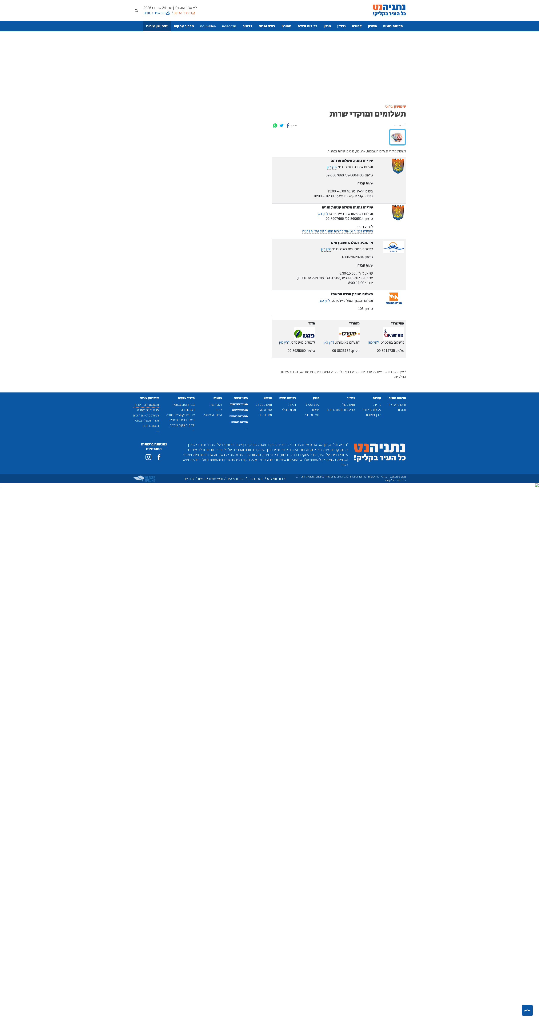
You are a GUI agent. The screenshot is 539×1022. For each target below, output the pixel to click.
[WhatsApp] (275, 125)
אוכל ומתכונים (311, 415)
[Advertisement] (269, 68)
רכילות (292, 405)
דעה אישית (215, 405)
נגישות (201, 479)
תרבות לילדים (240, 410)
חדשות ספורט (264, 405)
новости (229, 26)
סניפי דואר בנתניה (148, 410)
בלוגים (247, 26)
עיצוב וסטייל (312, 405)
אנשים (315, 410)
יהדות (219, 410)
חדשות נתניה (393, 26)
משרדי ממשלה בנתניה (146, 420)
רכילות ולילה (307, 26)
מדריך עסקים (184, 26)
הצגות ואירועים (239, 404)
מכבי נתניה (265, 415)
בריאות (377, 405)
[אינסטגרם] (148, 457)
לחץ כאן (332, 167)
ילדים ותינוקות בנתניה (182, 425)
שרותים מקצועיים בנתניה (180, 415)
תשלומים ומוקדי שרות (147, 405)
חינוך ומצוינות (373, 415)
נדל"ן (341, 26)
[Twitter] (281, 125)
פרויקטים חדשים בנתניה (341, 410)
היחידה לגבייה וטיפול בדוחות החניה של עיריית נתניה (337, 231)
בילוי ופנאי (267, 26)
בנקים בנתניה (151, 426)
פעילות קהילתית (372, 410)
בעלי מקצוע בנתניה (183, 405)
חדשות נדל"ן (348, 405)
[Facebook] (288, 125)
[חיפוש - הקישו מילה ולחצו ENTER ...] (136, 10)
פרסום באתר (255, 479)
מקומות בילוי (289, 410)
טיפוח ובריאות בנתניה (182, 420)
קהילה (357, 26)
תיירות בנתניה (239, 422)
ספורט (286, 26)
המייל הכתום (181, 13)
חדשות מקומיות (397, 405)
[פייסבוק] (159, 457)
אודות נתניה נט (276, 479)
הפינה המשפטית (212, 415)
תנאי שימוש (216, 479)
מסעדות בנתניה (238, 416)
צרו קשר (189, 479)
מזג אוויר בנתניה (154, 13)
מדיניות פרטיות (235, 479)
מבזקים (402, 410)
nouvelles (208, 26)
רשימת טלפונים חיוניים (146, 415)
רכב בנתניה (188, 410)
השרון (372, 26)
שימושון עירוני (157, 26)
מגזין (327, 26)
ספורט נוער (265, 410)
